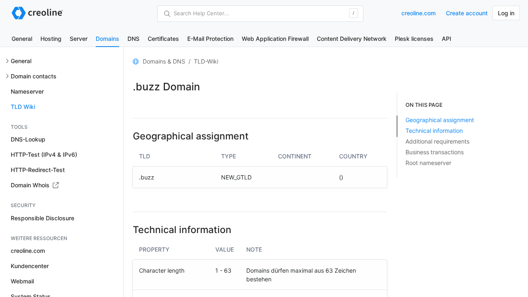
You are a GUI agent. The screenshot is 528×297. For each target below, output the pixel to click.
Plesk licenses (414, 38)
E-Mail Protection (210, 38)
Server (78, 38)
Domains (107, 38)
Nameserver (27, 91)
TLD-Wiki (206, 61)
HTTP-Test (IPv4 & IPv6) (44, 154)
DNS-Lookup (28, 139)
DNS (133, 38)
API (446, 38)
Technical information (434, 130)
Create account (467, 12)
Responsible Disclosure (42, 218)
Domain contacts (34, 76)
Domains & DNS (164, 61)
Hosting (50, 38)
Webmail (22, 281)
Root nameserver (428, 162)
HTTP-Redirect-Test (38, 169)
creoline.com (418, 12)
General (22, 38)
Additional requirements (437, 141)
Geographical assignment (439, 119)
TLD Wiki (23, 106)
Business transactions (434, 152)
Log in (506, 12)
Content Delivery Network (352, 38)
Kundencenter (30, 265)
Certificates (163, 38)
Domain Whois (31, 185)
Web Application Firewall (275, 38)
